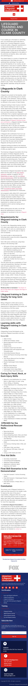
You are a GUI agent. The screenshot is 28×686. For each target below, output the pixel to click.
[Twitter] (2, 587)
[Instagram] (13, 587)
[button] (14, 14)
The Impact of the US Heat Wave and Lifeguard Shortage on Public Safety (14, 289)
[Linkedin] (6, 587)
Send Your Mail (8, 674)
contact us (18, 529)
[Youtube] (10, 587)
